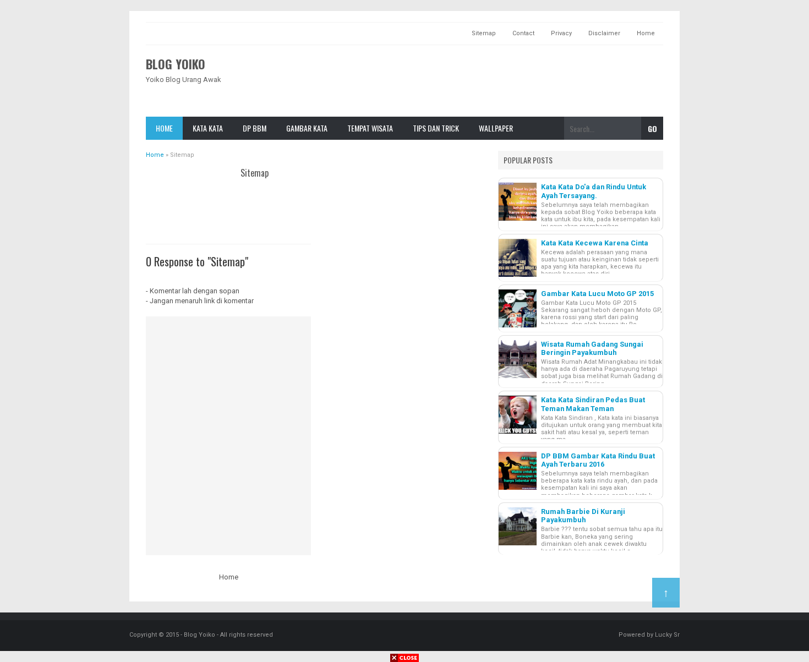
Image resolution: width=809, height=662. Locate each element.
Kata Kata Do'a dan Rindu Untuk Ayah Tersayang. (593, 191)
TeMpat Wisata (370, 128)
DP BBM (254, 128)
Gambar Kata (306, 128)
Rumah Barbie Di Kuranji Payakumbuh (583, 515)
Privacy (561, 33)
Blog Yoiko (175, 64)
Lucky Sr (667, 634)
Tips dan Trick (436, 128)
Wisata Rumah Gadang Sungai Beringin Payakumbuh (592, 348)
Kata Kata (208, 128)
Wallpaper (496, 128)
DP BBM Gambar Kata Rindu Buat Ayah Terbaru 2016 (598, 460)
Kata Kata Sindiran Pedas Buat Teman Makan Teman (593, 404)
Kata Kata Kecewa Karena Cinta (594, 243)
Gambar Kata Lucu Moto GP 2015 (597, 293)
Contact (523, 33)
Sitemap (484, 33)
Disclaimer (604, 33)
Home (646, 33)
